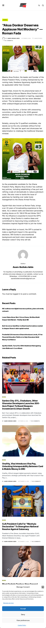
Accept (23, 609)
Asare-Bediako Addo (23, 267)
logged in (16, 294)
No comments (8, 40)
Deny (23, 614)
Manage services (8, 603)
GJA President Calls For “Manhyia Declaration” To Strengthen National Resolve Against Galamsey (20, 526)
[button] (43, 587)
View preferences (23, 620)
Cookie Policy (22, 625)
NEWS (5, 19)
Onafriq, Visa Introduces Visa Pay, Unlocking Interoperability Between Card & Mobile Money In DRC (22, 466)
